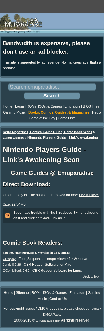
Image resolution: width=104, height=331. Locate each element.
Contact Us (58, 299)
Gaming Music (14, 112)
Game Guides (13, 137)
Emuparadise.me (48, 320)
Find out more (89, 195)
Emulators (72, 106)
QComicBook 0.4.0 (16, 270)
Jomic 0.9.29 (12, 264)
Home (7, 106)
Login (19, 106)
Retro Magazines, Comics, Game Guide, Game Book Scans (47, 132)
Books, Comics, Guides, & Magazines (59, 112)
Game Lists (66, 118)
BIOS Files (91, 106)
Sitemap (22, 293)
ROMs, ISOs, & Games (44, 106)
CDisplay (9, 259)
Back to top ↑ (92, 276)
